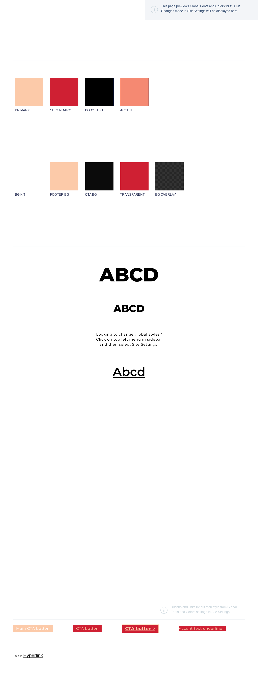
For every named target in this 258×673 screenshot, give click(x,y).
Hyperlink (33, 655)
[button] (202, 628)
